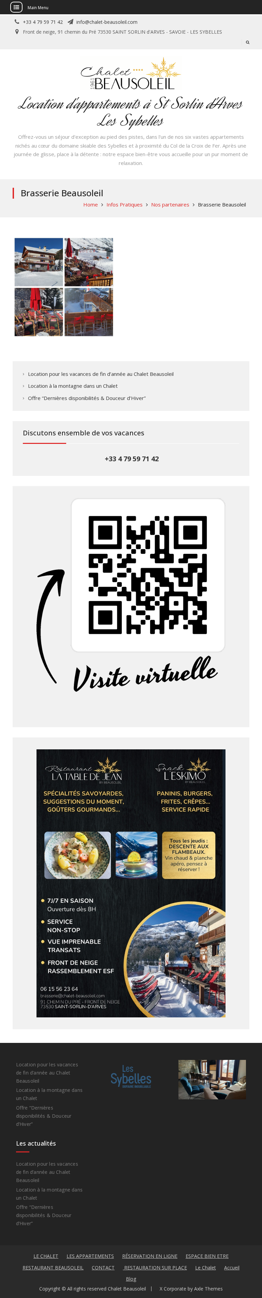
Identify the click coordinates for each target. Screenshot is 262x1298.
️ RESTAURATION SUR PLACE (155, 1267)
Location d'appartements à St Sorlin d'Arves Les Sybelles (131, 112)
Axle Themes (208, 1288)
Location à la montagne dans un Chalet (73, 385)
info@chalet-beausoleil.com (106, 22)
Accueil (231, 1267)
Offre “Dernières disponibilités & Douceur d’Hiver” (87, 398)
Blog (131, 1279)
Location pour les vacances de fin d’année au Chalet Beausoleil (101, 373)
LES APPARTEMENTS (90, 1256)
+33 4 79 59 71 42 (43, 22)
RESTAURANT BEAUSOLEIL (53, 1267)
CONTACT (103, 1267)
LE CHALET (45, 1256)
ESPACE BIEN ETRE (207, 1256)
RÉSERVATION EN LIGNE (149, 1256)
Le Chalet (205, 1267)
